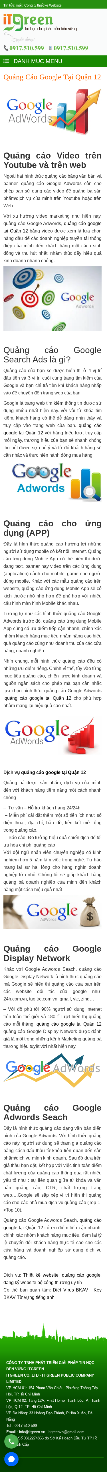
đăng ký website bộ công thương (36, 1282)
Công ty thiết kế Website (43, 5)
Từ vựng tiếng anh (35, 1297)
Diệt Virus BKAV (71, 1290)
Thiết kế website (40, 1275)
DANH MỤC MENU (37, 61)
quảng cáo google (81, 1275)
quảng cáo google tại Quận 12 (38, 698)
